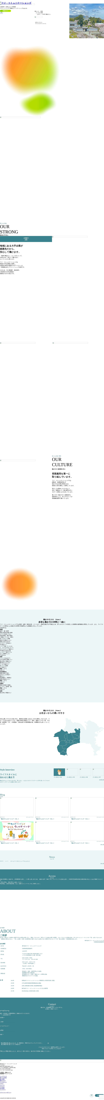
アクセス (2, 1086)
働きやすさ (3, 1080)
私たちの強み (3, 1077)
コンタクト (3, 1089)
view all (102, 844)
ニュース (2, 1085)
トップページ (3, 1076)
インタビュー (3, 1082)
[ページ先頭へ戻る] (47, 1043)
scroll (100, 779)
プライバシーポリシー (5, 1092)
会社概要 (2, 1088)
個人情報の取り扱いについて (8, 1043)
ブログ (1, 1083)
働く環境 (2, 1079)
